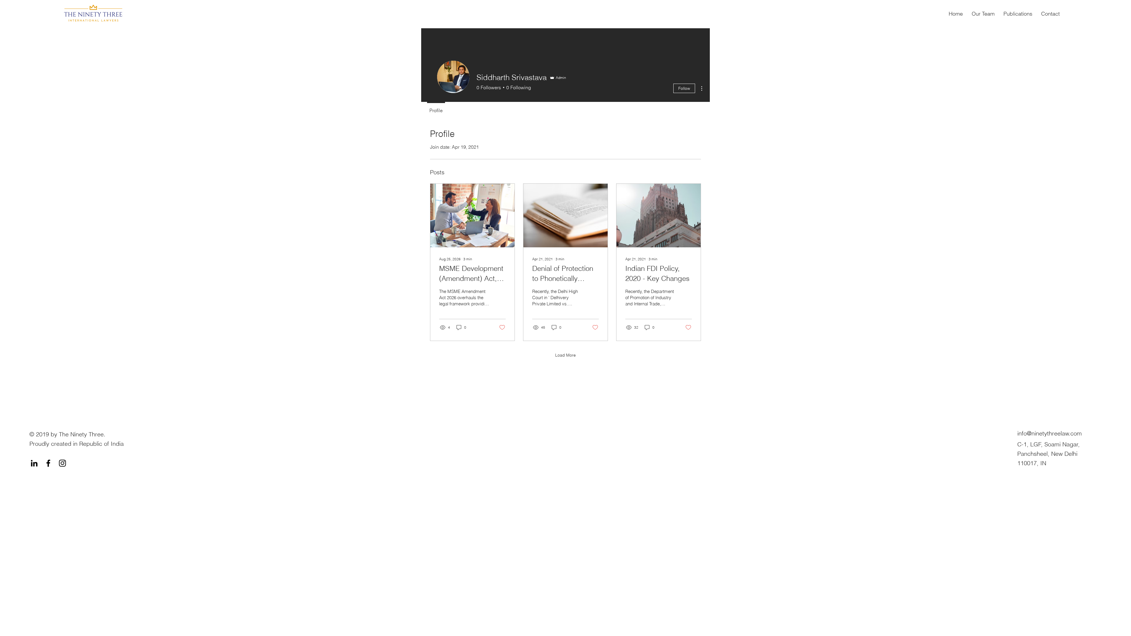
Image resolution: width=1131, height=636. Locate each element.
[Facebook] (48, 463)
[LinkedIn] (34, 463)
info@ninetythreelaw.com (1049, 433)
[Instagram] (62, 463)
